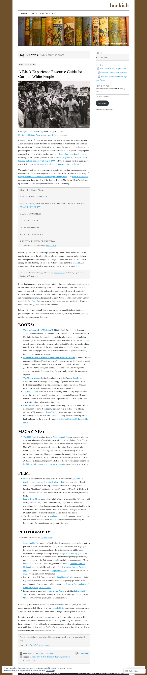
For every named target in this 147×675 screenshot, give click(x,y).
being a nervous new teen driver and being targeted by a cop (42, 176)
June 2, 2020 (51, 245)
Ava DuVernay (55, 516)
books (35, 653)
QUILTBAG (78, 262)
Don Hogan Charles (65, 577)
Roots (25, 478)
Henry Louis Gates (61, 154)
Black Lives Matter (80, 176)
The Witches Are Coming (40, 645)
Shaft (25, 573)
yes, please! (102, 103)
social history (59, 272)
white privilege (29, 660)
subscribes (103, 85)
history (41, 653)
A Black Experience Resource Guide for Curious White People (50, 74)
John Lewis (77, 378)
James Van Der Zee (31, 543)
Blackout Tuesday (54, 656)
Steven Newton (46, 537)
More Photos (100, 80)
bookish (119, 5)
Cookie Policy (50, 670)
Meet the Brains (43, 13)
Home (24, 13)
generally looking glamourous (75, 553)
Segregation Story (59, 570)
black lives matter (39, 656)
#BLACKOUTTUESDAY (30, 207)
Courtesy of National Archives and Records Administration (42, 135)
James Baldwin (58, 608)
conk (85, 347)
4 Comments (83, 653)
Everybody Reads (35, 301)
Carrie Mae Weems (56, 590)
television (49, 653)
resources (66, 656)
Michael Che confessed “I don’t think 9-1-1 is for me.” (58, 164)
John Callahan (51, 412)
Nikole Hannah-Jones (61, 436)
